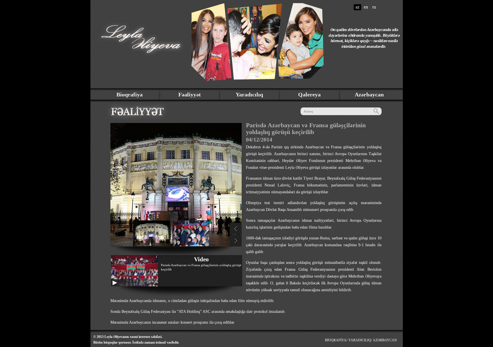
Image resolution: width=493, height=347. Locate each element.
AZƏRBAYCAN (385, 340)
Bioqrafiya (129, 94)
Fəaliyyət (189, 94)
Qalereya (309, 94)
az (357, 7)
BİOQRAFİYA (335, 340)
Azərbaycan (369, 94)
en (366, 7)
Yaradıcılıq (249, 94)
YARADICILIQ (359, 340)
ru (374, 7)
